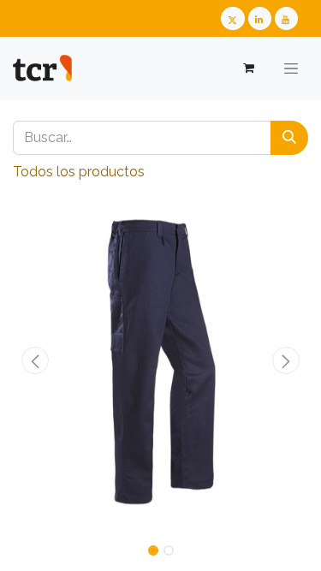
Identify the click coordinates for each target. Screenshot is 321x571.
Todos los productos (79, 172)
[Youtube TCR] (286, 18)
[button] (35, 360)
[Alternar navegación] (291, 68)
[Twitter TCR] (232, 18)
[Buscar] (289, 138)
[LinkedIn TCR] (259, 18)
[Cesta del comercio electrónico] (248, 68)
